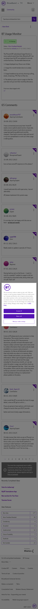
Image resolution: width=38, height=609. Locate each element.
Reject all (19, 316)
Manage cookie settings (19, 321)
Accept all (19, 311)
